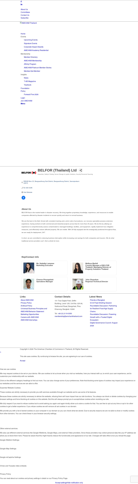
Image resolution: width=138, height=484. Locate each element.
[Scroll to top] (0, 352)
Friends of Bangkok (97, 300)
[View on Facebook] (23, 199)
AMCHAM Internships (29, 320)
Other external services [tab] (9, 428)
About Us (24, 9)
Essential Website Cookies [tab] (10, 387)
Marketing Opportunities (30, 314)
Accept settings (61, 482)
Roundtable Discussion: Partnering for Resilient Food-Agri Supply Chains (103, 308)
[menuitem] (69, 9)
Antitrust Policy (26, 305)
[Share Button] (80, 170)
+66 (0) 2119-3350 (65, 313)
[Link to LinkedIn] (21, 4)
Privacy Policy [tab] (5, 474)
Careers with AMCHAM (30, 317)
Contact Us (25, 15)
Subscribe (24, 18)
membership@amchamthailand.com (68, 316)
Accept (22, 360)
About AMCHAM (27, 300)
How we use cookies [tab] (8, 369)
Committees (25, 12)
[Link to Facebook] (21, 1)
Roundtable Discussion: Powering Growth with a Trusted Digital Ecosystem (103, 317)
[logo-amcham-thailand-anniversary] (36, 23)
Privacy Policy (26, 303)
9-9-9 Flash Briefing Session (101, 303)
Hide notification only (75, 482)
